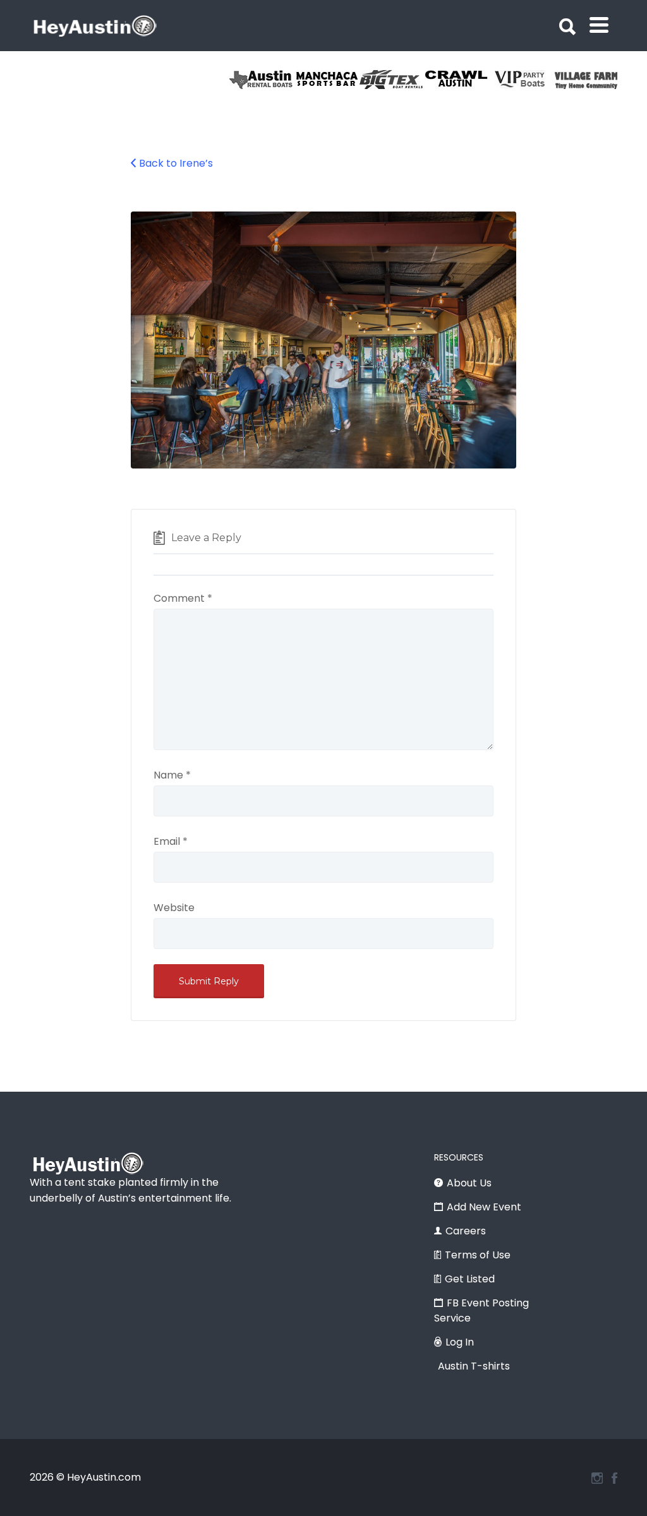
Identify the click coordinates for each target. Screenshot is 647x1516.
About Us (469, 1183)
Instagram (597, 1478)
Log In (459, 1342)
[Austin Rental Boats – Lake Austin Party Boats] (261, 79)
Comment (183, 598)
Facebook (614, 1478)
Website (174, 907)
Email (171, 841)
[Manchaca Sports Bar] (327, 79)
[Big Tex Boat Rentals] (392, 79)
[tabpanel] (587, 79)
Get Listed (470, 1279)
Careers (465, 1231)
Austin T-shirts (474, 1366)
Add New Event (484, 1207)
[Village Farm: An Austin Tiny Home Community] (587, 79)
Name (172, 775)
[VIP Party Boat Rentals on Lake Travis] (522, 79)
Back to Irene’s (176, 163)
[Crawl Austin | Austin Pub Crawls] (457, 79)
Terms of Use (478, 1255)
